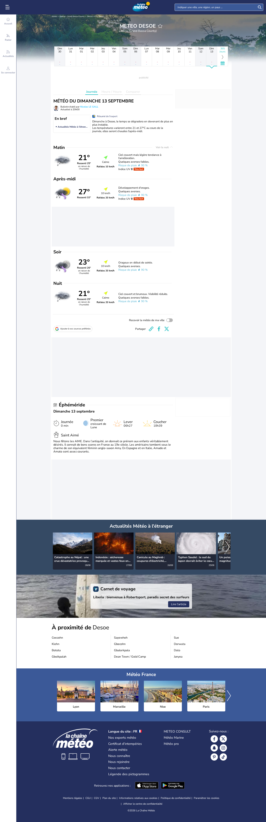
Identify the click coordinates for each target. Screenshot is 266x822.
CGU (88, 798)
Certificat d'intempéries (125, 744)
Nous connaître (119, 756)
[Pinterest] (214, 757)
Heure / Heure (112, 92)
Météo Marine (174, 737)
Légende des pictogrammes (128, 774)
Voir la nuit (162, 147)
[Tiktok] (223, 757)
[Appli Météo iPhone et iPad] (147, 786)
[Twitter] (223, 738)
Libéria (62, 16)
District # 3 (91, 16)
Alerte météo (117, 750)
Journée (91, 92)
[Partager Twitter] (166, 329)
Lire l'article (178, 604)
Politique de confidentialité (176, 798)
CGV (96, 798)
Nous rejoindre (119, 762)
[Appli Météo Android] (173, 786)
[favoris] (160, 26)
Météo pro (171, 744)
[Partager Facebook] (159, 329)
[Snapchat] (214, 748)
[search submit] (259, 7)
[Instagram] (223, 748)
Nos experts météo (122, 737)
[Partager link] (151, 329)
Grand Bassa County (76, 16)
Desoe (101, 16)
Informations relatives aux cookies (138, 798)
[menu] (8, 7)
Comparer (133, 92)
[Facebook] (214, 738)
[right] (228, 547)
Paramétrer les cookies (206, 798)
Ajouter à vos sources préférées (75, 328)
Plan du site (109, 798)
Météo (54, 16)
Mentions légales (72, 798)
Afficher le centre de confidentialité (142, 803)
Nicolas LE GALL (89, 106)
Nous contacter (119, 768)
